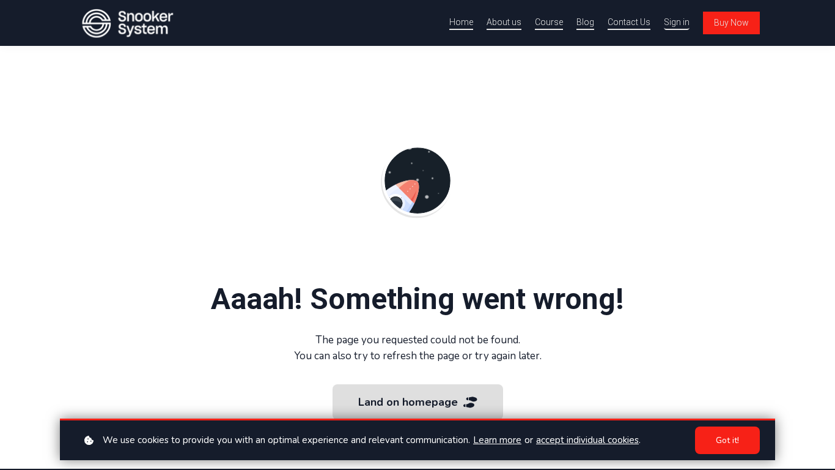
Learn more (497, 440)
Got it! (727, 440)
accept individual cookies (587, 440)
